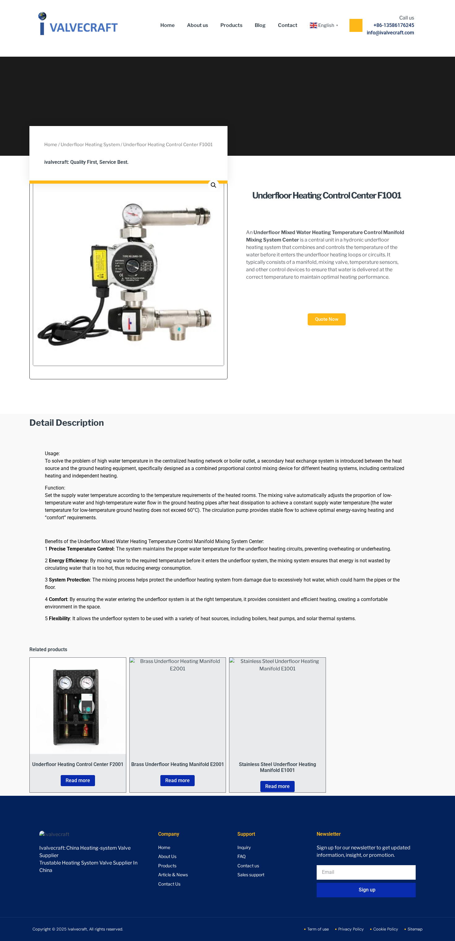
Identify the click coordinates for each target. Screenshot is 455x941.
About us (197, 25)
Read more (78, 780)
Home (167, 25)
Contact (287, 25)
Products (231, 25)
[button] (213, 185)
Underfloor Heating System (90, 144)
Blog (260, 25)
